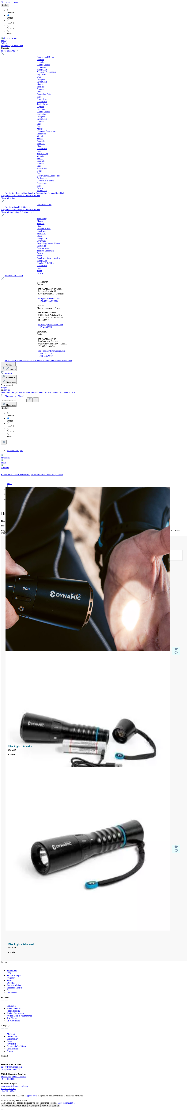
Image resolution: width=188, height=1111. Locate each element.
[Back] (2, 446)
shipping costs (31, 1096)
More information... (66, 1103)
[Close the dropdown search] (36, 399)
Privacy (10, 1051)
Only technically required (14, 1106)
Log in (4, 387)
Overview (5, 392)
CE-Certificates (13, 1021)
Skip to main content (10, 2)
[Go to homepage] (9, 38)
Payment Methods (14, 985)
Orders (50, 392)
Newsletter (11, 1044)
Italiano (10, 33)
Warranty (11, 978)
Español (10, 23)
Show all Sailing (8, 198)
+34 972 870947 (45, 356)
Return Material (13, 1011)
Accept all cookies (50, 1106)
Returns (10, 980)
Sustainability (12, 1039)
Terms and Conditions (16, 1046)
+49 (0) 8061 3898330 (48, 301)
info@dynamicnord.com (48, 298)
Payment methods (39, 392)
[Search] (30, 399)
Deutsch (10, 12)
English (10, 18)
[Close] (2, 1109)
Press (9, 990)
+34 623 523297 (45, 353)
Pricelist (72, 392)
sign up (6, 390)
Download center (61, 392)
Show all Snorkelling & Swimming (16, 212)
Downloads (12, 993)
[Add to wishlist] (176, 651)
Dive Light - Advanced (21, 944)
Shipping (10, 983)
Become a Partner (14, 988)
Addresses (26, 392)
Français (10, 28)
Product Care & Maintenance (19, 1016)
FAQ (9, 973)
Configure (34, 1106)
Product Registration (15, 1013)
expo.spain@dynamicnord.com (51, 351)
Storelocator (12, 970)
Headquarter (12, 1036)
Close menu (11, 382)
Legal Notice (12, 1049)
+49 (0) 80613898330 (10, 1069)
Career (9, 1041)
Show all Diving (8, 51)
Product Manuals (14, 1008)
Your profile (15, 392)
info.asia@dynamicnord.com (50, 324)
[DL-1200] (88, 849)
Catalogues (11, 1006)
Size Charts (12, 1018)
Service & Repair (14, 975)
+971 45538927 (45, 327)
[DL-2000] (88, 651)
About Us (11, 1034)
